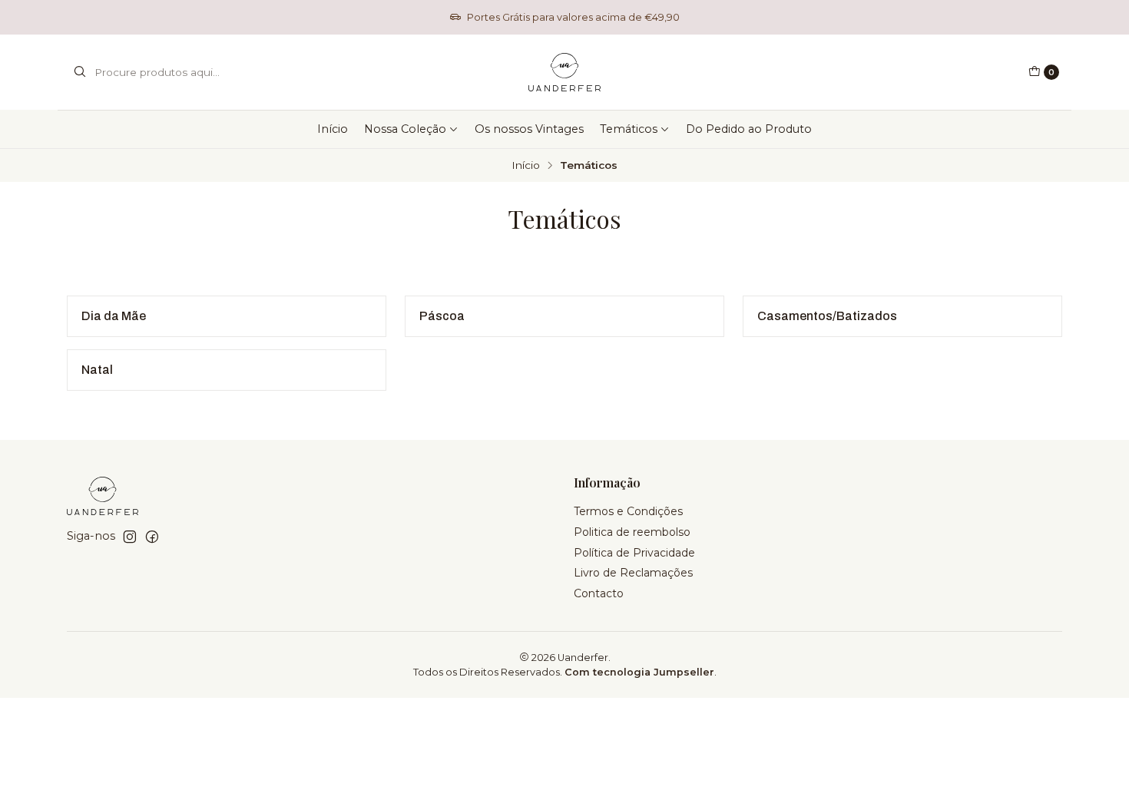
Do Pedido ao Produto (749, 129)
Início (332, 129)
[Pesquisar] (80, 72)
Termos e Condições (628, 511)
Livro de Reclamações (633, 573)
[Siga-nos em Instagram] (129, 536)
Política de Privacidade (634, 553)
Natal (97, 369)
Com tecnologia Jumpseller (639, 672)
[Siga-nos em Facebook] (152, 536)
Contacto (599, 593)
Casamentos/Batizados (827, 315)
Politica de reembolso (632, 532)
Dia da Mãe (113, 315)
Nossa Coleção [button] (405, 129)
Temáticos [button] (628, 129)
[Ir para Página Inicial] (564, 72)
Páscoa (442, 315)
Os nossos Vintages (529, 129)
